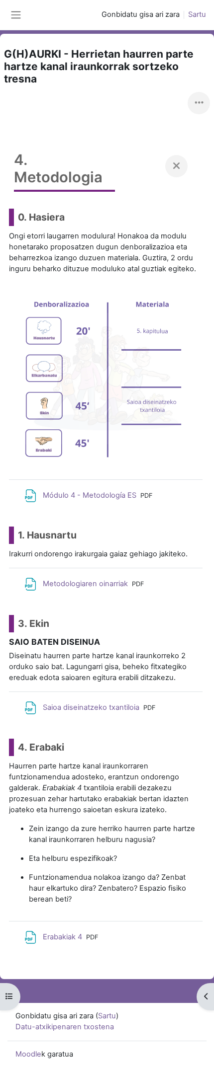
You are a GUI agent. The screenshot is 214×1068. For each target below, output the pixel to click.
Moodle (28, 1054)
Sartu (197, 14)
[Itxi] (176, 166)
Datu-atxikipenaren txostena (64, 1026)
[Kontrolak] (199, 103)
